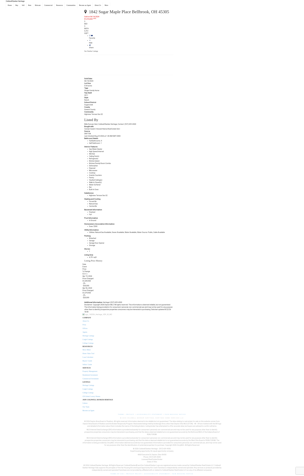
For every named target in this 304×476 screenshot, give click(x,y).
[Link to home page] (3, 3)
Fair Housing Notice (175, 414)
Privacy (130, 414)
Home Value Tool (88, 353)
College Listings (88, 343)
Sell (23, 5)
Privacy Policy (134, 473)
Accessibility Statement (150, 414)
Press (84, 325)
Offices (85, 328)
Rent (29, 5)
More (106, 5)
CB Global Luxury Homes (91, 396)
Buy (16, 5)
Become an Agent (85, 5)
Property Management (90, 371)
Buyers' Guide (87, 361)
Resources (59, 5)
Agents (85, 332)
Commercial (48, 5)
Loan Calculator (88, 357)
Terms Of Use (117, 473)
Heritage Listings (88, 336)
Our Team (86, 407)
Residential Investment (90, 375)
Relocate (38, 5)
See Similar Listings (91, 51)
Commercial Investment (91, 379)
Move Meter (87, 350)
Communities (70, 5)
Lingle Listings (88, 339)
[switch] (131, 36)
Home (10, 5)
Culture (85, 403)
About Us (98, 5)
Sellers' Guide (87, 364)
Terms (121, 414)
